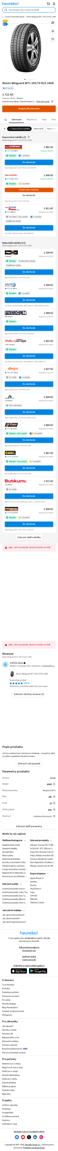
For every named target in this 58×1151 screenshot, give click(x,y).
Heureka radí (7, 1033)
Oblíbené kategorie (12, 840)
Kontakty (6, 988)
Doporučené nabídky (20, 128)
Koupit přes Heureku (29, 189)
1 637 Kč (48, 369)
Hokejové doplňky (9, 848)
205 (50, 796)
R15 (50, 809)
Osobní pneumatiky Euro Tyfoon (15, 896)
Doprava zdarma (47, 151)
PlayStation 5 (35, 889)
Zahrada (33, 896)
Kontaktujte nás (29, 950)
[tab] (16, 119)
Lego (32, 892)
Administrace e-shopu (11, 1063)
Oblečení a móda (37, 902)
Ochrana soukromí (9, 1045)
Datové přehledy (9, 1082)
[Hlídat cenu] (53, 31)
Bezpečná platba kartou (12, 1048)
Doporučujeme (37, 873)
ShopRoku (6, 1109)
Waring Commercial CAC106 (41, 866)
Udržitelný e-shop (9, 1124)
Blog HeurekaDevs (10, 1007)
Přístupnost (7, 1015)
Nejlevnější (39, 128)
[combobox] (29, 10)
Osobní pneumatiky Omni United (15, 902)
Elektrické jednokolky (11, 859)
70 (51, 803)
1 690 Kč (48, 509)
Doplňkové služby (13, 221)
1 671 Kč (48, 481)
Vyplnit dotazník (29, 959)
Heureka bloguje (9, 1003)
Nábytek (33, 899)
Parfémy (33, 882)
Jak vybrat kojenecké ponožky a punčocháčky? (15, 922)
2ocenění (38, 433)
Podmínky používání (10, 992)
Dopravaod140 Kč (46, 400)
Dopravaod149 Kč (46, 288)
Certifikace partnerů (10, 1116)
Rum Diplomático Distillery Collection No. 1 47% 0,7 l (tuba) (43, 862)
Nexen (53, 778)
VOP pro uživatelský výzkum (13, 1052)
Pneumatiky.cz (48, 666)
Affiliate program (9, 1086)
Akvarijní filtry (8, 852)
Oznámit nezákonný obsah (13, 1011)
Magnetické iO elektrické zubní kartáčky (15, 873)
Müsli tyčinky (7, 855)
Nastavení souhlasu (10, 1041)
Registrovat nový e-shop (12, 1067)
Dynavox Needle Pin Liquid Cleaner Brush (43, 859)
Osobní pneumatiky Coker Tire (15, 892)
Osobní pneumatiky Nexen (14, 17)
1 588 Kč (48, 313)
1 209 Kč (48, 253)
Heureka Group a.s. (33, 1144)
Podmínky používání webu (34, 1147)
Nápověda (6, 1094)
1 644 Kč (48, 397)
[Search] (6, 120)
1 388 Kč (48, 285)
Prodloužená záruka (27, 261)
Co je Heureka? (8, 984)
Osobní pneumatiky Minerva (13, 899)
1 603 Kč (48, 341)
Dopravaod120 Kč (46, 212)
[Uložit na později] (53, 39)
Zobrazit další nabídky (29, 537)
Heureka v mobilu (9, 1030)
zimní (49, 784)
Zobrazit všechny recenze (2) (29, 694)
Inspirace (6, 1120)
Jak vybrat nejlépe (11, 910)
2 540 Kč (48, 175)
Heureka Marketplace (11, 1075)
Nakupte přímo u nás (10, 1037)
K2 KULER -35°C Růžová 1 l (41, 848)
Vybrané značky (10, 884)
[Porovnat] (53, 22)
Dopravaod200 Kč (46, 317)
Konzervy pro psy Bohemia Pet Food (15, 876)
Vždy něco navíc (43, 101)
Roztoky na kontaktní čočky (13, 862)
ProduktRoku (7, 1112)
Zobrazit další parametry (29, 826)
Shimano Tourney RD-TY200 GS (43, 845)
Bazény (33, 885)
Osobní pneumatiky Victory (13, 889)
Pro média (6, 1000)
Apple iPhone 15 (37, 878)
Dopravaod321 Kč (46, 372)
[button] (16, 120)
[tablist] (29, 119)
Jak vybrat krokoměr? (11, 918)
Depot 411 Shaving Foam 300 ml (43, 852)
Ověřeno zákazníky (10, 1105)
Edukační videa (8, 1090)
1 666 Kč (48, 425)
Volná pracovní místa (10, 996)
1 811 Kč (48, 208)
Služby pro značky (9, 1079)
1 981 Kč (48, 147)
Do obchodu (29, 162)
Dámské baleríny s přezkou (13, 866)
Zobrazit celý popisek (29, 763)
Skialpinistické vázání (11, 845)
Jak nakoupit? (7, 1026)
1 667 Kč (48, 453)
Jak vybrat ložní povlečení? (13, 915)
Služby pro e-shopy (10, 1071)
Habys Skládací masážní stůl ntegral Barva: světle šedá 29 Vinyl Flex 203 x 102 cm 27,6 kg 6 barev (43, 855)
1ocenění (25, 155)
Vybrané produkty (39, 840)
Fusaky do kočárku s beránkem (15, 869)
